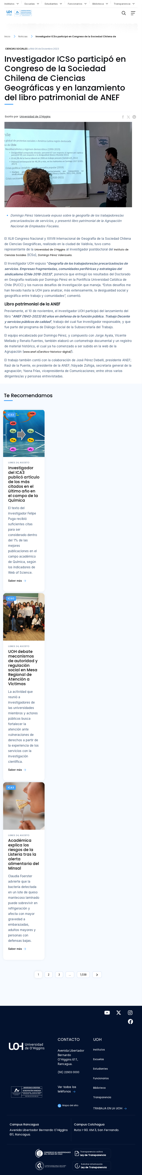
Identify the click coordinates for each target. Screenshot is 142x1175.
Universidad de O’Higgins (49, 249)
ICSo (11, 598)
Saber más (15, 580)
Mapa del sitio (70, 1105)
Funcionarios (76, 3)
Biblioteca (98, 3)
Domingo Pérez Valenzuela (55, 255)
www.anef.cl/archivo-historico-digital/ (47, 352)
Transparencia (123, 3)
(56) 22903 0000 (68, 1072)
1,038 (83, 974)
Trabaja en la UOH (108, 1108)
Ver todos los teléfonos (67, 1089)
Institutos (10, 3)
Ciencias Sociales (16, 48)
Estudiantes (52, 3)
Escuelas (30, 3)
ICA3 (11, 414)
